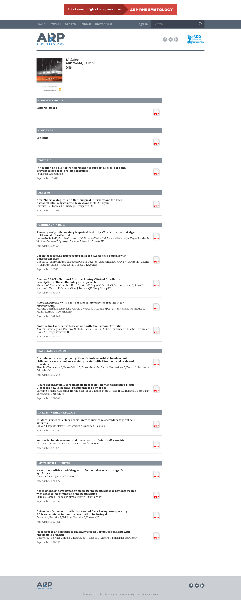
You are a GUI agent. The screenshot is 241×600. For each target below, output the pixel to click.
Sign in (142, 24)
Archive (71, 24)
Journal (55, 24)
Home (41, 24)
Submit (86, 24)
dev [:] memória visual (147, 594)
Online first (103, 24)
